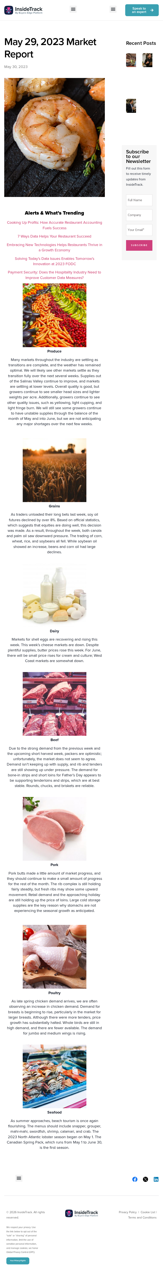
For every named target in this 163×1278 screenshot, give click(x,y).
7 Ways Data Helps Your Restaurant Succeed (54, 236)
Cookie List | (149, 1212)
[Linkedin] (156, 1179)
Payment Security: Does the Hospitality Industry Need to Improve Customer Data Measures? (54, 274)
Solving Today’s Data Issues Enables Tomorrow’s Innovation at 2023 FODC (54, 261)
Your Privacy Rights (18, 1260)
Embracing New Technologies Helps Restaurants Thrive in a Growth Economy (54, 247)
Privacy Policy (128, 1212)
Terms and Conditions (142, 1217)
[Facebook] (135, 1179)
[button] (73, 9)
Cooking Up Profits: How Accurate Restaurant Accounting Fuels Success (54, 225)
